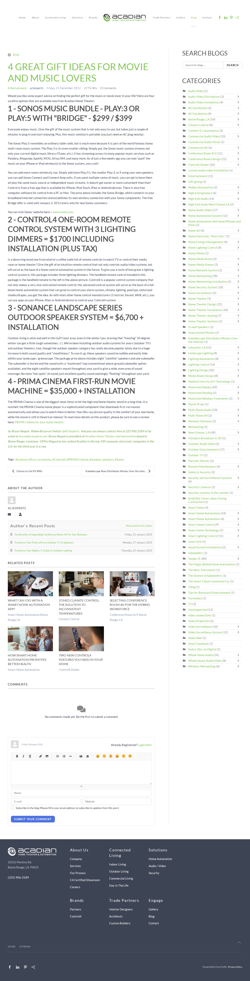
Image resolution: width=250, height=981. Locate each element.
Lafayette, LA (196, 347)
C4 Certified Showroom (85, 880)
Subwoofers (195, 553)
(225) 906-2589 (18, 877)
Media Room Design (201, 376)
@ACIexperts (70, 431)
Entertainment (17, 88)
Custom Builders (119, 923)
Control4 (60, 459)
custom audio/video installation (208, 170)
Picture (47, 756)
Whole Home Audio (200, 655)
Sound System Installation (205, 547)
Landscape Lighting (200, 353)
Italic (23, 756)
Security (154, 873)
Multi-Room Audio (200, 410)
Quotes (81, 756)
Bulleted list (57, 756)
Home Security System (202, 287)
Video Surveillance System (205, 632)
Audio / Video (157, 866)
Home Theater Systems (203, 321)
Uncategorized (197, 609)
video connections (199, 615)
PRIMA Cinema (78, 459)
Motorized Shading (200, 393)
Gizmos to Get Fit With (29, 471)
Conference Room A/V (202, 153)
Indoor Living (117, 864)
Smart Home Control (201, 524)
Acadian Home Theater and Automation (110, 436)
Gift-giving (195, 181)
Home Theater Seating (202, 315)
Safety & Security (199, 472)
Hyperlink (40, 756)
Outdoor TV (195, 455)
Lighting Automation (201, 358)
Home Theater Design (202, 304)
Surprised (111, 756)
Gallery (180, 17)
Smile (104, 756)
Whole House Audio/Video (205, 660)
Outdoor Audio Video (201, 444)
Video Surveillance (200, 626)
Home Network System (203, 270)
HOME (12, 946)
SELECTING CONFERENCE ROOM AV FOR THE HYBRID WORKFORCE (130, 604)
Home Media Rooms (201, 264)
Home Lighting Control (202, 247)
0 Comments (108, 88)
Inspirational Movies (201, 332)
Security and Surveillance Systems (210, 478)
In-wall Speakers (198, 327)
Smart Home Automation (24, 669)
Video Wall (195, 638)
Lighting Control (198, 364)
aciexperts (37, 88)
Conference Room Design (204, 159)
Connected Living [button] (55, 17)
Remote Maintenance (202, 466)
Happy (98, 756)
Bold (17, 756)
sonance (22, 459)
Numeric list (64, 756)
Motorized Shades (199, 387)
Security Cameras (200, 487)
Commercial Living (121, 878)
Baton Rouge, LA (198, 119)
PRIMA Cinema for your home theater (39, 422)
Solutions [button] (77, 17)
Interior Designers (121, 909)
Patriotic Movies (199, 461)
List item (70, 756)
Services (75, 866)
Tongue (117, 756)
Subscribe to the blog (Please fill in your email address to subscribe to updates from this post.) (67, 808)
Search (233, 65)
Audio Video (196, 91)
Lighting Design (198, 370)
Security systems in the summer (208, 492)
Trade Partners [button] (162, 17)
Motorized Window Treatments (208, 398)
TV (190, 604)
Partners (75, 909)
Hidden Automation (201, 187)
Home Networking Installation (207, 281)
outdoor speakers (102, 459)
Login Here (145, 745)
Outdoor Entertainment (203, 449)
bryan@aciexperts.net (33, 436)
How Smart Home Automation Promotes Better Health (27, 659)
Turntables (195, 598)
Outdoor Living (119, 871)
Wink (130, 756)
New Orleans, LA (199, 432)
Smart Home (196, 507)
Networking (195, 427)
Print (16, 54)
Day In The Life (119, 885)
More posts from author (139, 525)
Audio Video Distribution (204, 96)
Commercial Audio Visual (204, 142)
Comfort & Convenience (203, 130)
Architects (116, 916)
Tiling (191, 587)
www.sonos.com (63, 212)
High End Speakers (200, 193)
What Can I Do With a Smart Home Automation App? (29, 604)
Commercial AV (198, 147)
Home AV (194, 230)
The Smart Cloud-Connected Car (208, 581)
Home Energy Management (205, 242)
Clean (87, 756)
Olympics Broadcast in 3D (204, 438)
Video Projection (198, 621)
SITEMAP (25, 946)
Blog (193, 17)
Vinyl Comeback (198, 643)
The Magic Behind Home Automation (211, 564)
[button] (239, 942)
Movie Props (196, 404)
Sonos (120, 459)
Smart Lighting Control (202, 536)
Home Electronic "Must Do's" (206, 236)
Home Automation (160, 859)
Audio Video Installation (203, 102)
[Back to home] (125, 17)
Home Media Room (200, 259)
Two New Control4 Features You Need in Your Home (81, 659)
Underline (30, 756)
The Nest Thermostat (202, 570)
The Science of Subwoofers (205, 575)
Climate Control (69, 619)
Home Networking (200, 276)
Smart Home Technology (203, 530)
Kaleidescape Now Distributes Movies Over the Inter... (116, 471)
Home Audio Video (200, 210)
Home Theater (197, 298)
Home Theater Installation (205, 310)
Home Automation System (205, 215)
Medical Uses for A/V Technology (209, 381)
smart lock (195, 541)
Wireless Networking (201, 666)
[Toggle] (239, 96)
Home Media (196, 253)
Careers (75, 887)
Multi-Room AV (198, 415)
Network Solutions (200, 421)
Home (22, 17)
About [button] (35, 17)
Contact (207, 17)
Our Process (78, 873)
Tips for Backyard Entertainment (209, 592)
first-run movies (41, 459)
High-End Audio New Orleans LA (208, 204)
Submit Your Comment (33, 819)
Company (76, 859)
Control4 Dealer (69, 669)
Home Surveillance (200, 293)
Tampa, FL (194, 558)
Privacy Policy (235, 966)
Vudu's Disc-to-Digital (202, 649)
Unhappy (123, 756)
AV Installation (197, 108)
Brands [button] (93, 17)
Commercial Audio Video (204, 136)
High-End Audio (198, 198)
